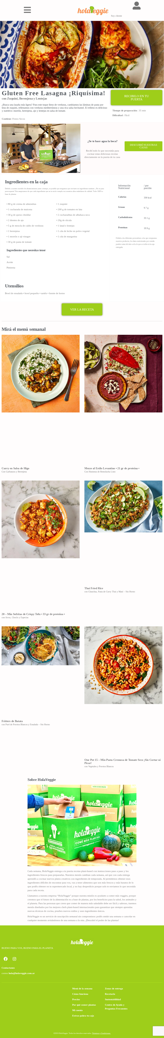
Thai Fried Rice (93, 588)
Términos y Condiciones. (101, 1033)
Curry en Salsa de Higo (15, 468)
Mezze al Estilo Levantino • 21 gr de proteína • (111, 468)
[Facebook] (6, 959)
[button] (136, 97)
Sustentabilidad (113, 999)
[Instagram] (14, 959)
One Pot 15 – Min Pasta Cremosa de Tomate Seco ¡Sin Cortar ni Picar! (122, 761)
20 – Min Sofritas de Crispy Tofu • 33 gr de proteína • (33, 614)
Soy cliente (116, 16)
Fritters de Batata (12, 721)
